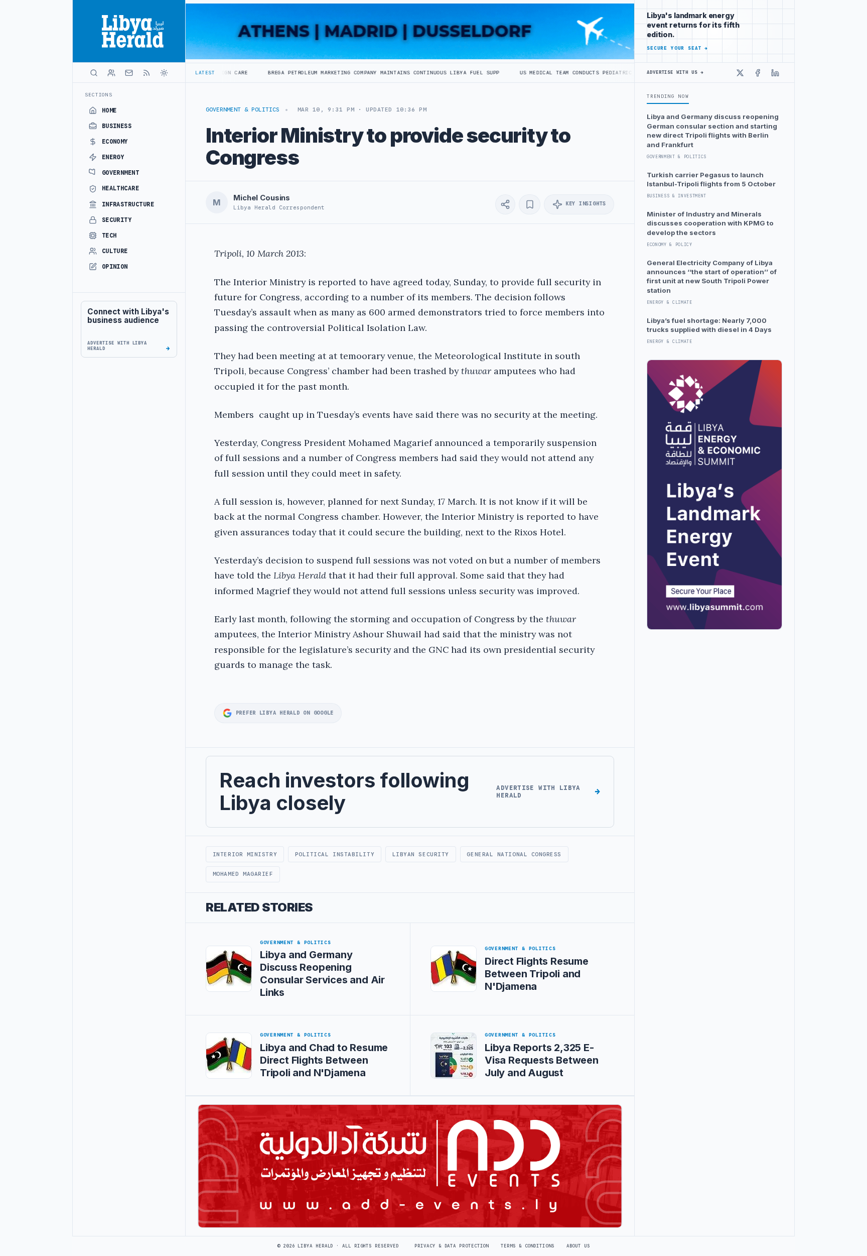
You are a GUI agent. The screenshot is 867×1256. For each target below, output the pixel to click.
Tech (109, 235)
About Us (578, 1246)
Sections (98, 94)
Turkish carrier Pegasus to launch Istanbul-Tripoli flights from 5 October (711, 179)
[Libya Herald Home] (129, 31)
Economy (115, 141)
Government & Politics (242, 109)
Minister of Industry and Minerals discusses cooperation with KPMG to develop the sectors (710, 223)
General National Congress (514, 854)
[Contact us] (129, 73)
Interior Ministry (245, 854)
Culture (115, 251)
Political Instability (334, 854)
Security (117, 219)
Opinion (115, 266)
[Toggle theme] (164, 73)
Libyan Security (420, 854)
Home (109, 110)
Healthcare (120, 188)
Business (117, 126)
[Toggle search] (94, 73)
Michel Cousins (261, 197)
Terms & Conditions (527, 1246)
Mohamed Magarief (243, 873)
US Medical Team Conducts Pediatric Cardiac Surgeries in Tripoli (567, 72)
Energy (113, 157)
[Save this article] (529, 204)
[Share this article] (505, 204)
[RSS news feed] (146, 73)
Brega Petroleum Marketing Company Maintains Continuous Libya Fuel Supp (327, 72)
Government (120, 172)
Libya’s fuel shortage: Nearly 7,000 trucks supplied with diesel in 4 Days (709, 324)
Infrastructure (128, 204)
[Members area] (111, 73)
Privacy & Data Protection (451, 1246)
